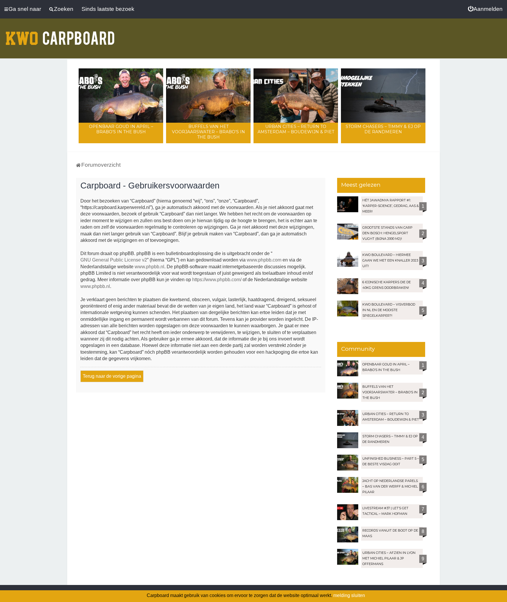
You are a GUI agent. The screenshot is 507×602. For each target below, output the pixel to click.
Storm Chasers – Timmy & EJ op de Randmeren (383, 129)
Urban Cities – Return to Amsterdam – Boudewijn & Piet (296, 129)
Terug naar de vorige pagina (112, 376)
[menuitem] (485, 9)
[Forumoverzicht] (60, 34)
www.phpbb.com (264, 259)
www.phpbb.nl (149, 266)
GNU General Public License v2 (113, 259)
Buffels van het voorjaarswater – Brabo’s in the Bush (208, 132)
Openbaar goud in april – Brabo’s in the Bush (121, 129)
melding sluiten (349, 595)
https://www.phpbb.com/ (216, 279)
